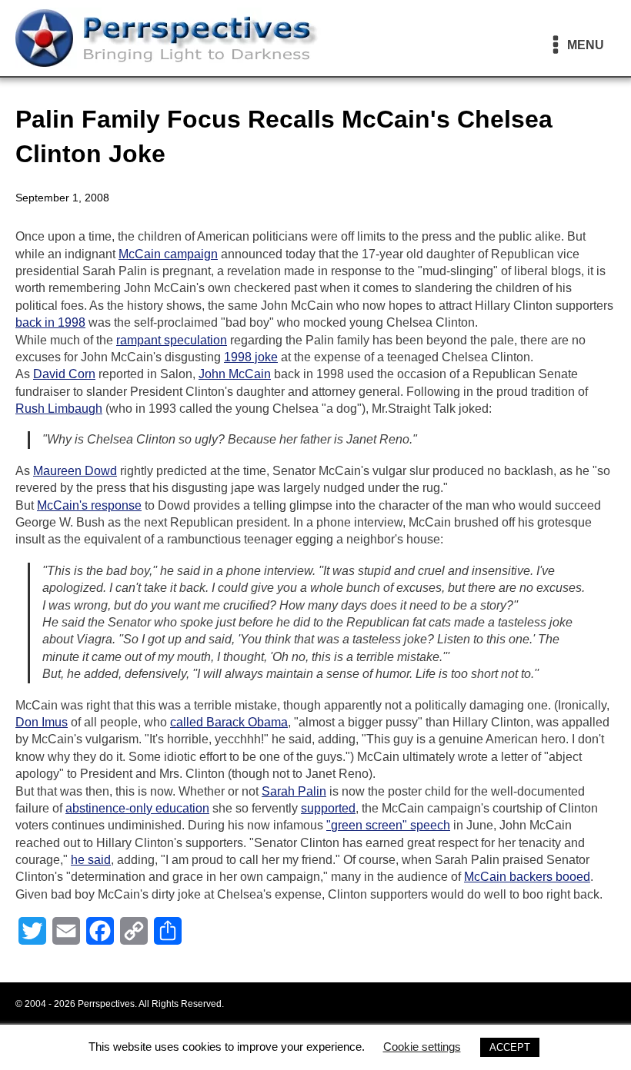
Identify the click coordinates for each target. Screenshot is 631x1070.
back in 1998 (50, 322)
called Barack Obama (229, 722)
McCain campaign (168, 254)
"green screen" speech (388, 825)
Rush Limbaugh (58, 408)
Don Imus (41, 722)
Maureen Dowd (75, 470)
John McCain (235, 373)
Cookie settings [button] (422, 1046)
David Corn (64, 373)
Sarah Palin (294, 791)
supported (328, 808)
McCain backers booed (527, 876)
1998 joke (251, 357)
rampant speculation (171, 340)
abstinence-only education (137, 808)
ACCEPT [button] (509, 1047)
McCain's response (89, 505)
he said (91, 859)
